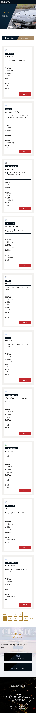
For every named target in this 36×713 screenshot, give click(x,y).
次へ (31, 618)
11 (25, 618)
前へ (4, 614)
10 (20, 618)
